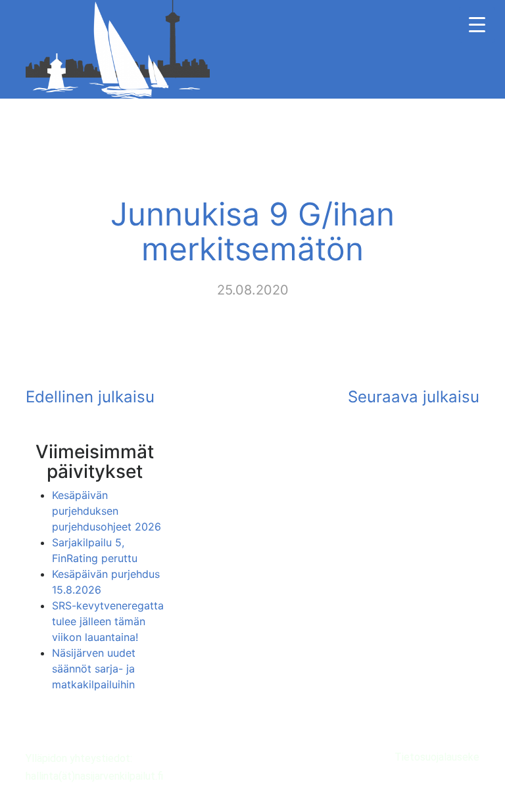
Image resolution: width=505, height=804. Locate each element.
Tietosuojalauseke (437, 757)
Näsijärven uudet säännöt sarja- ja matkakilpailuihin (93, 668)
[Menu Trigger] (477, 25)
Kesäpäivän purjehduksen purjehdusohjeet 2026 (106, 510)
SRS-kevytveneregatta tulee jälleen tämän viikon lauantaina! (108, 621)
